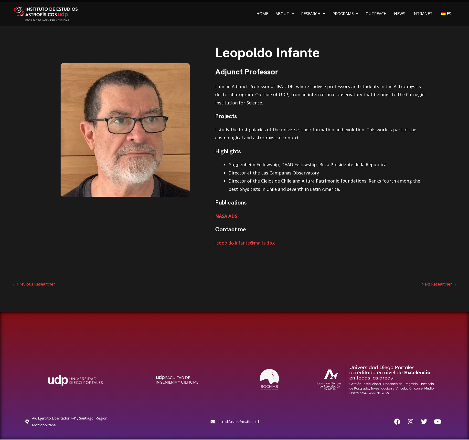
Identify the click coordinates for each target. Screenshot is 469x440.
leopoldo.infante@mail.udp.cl (246, 243)
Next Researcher (439, 284)
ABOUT (282, 13)
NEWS (399, 13)
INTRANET (423, 13)
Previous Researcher (33, 284)
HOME (262, 13)
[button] (285, 13)
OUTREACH (376, 13)
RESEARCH (310, 13)
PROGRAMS (343, 13)
